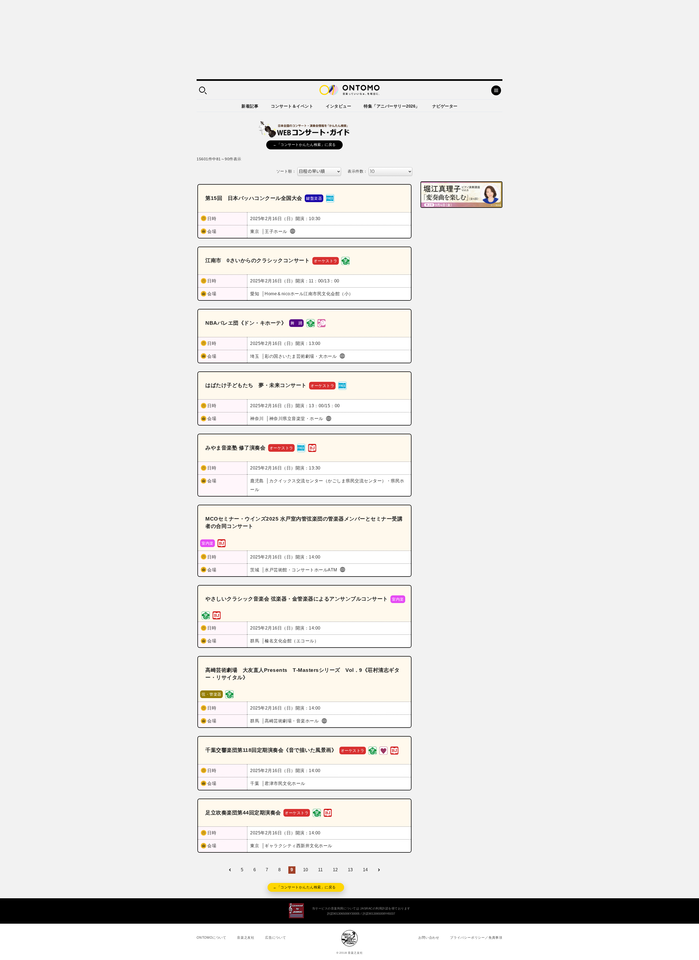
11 (320, 869)
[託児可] (321, 323)
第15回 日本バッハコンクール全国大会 (253, 198)
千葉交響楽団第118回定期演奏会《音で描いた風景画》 (271, 750)
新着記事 (249, 106)
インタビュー (338, 106)
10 (305, 869)
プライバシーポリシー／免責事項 (476, 938)
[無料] (330, 198)
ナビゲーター (445, 106)
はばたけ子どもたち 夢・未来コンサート (256, 385)
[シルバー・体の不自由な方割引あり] (383, 750)
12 (335, 869)
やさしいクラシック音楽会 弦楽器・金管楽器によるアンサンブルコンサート (296, 599)
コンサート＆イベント (292, 106)
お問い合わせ (428, 938)
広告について (275, 938)
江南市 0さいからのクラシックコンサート (257, 260)
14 (365, 869)
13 (350, 869)
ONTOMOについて (211, 938)
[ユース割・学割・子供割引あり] (345, 260)
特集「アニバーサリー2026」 (392, 106)
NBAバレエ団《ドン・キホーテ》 (245, 323)
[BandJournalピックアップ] (312, 447)
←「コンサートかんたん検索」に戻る (304, 145)
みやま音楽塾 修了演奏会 (235, 448)
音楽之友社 (245, 938)
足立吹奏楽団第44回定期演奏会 (243, 813)
